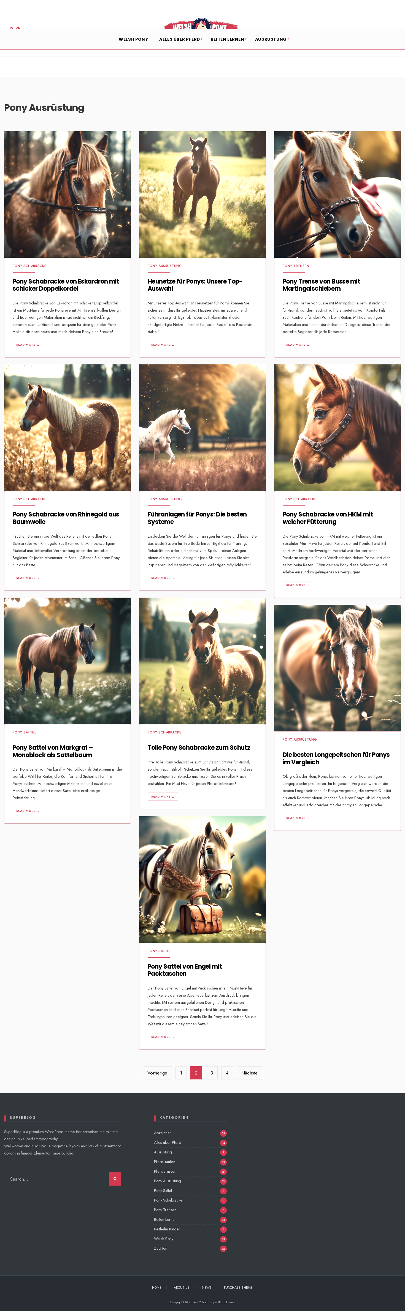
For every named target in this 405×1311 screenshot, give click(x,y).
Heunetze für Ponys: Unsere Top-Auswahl (195, 285)
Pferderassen (165, 1171)
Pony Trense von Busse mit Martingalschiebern (321, 285)
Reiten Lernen (227, 39)
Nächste (249, 1073)
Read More (27, 344)
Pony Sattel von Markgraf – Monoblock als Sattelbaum (53, 751)
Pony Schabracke (29, 265)
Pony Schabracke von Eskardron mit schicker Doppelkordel (66, 285)
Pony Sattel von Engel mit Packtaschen (185, 970)
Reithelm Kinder (167, 1229)
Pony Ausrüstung (165, 265)
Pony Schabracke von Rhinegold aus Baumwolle (66, 518)
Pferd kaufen (164, 1161)
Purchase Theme (238, 1287)
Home (156, 1287)
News (207, 1287)
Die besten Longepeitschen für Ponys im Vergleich (336, 758)
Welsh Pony (133, 39)
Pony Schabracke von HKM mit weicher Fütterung (328, 518)
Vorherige (157, 1073)
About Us (182, 1287)
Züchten (160, 1248)
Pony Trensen (296, 265)
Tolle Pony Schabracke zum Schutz (199, 748)
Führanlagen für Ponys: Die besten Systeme (197, 518)
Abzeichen (163, 1133)
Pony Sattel (24, 732)
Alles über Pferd (179, 39)
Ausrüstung (271, 39)
